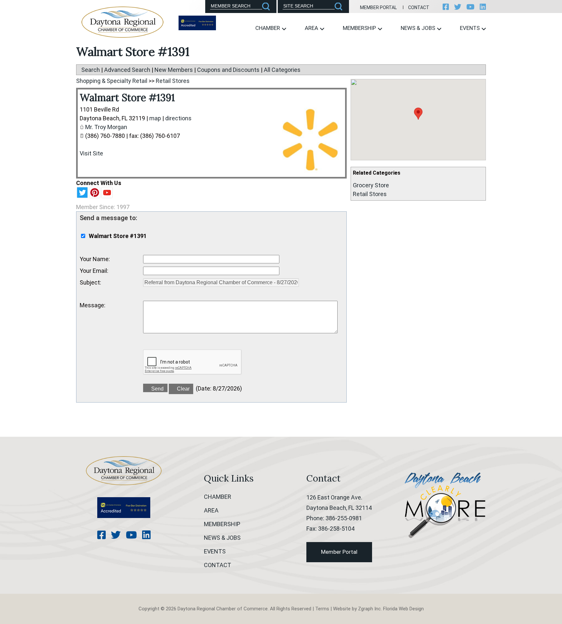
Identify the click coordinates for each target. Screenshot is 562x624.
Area (312, 28)
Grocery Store (371, 185)
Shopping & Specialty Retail (111, 80)
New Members (173, 69)
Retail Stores (370, 194)
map (155, 118)
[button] (418, 114)
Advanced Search (127, 69)
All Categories (282, 69)
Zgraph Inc (369, 609)
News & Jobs (418, 28)
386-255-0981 (344, 518)
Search (90, 69)
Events (470, 28)
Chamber (268, 28)
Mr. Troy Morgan (106, 127)
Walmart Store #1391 (127, 97)
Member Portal (378, 7)
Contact (418, 7)
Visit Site (91, 153)
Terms (322, 609)
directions (178, 118)
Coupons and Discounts (228, 69)
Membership (360, 28)
